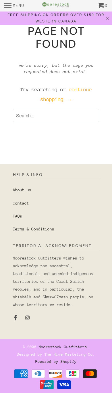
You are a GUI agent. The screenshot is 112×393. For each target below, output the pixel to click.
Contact (21, 203)
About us (22, 190)
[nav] (14, 6)
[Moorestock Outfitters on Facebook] (16, 318)
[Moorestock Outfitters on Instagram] (28, 318)
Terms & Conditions (33, 229)
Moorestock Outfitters (63, 347)
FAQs (17, 216)
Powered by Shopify (56, 361)
